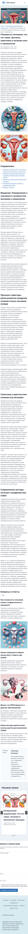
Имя (2, 873)
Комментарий (4, 853)
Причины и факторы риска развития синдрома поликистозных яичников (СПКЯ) (14, 175)
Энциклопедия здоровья (10, 905)
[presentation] (14, 799)
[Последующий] (26, 812)
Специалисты (14, 903)
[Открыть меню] (24, 2)
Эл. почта (3, 880)
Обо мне (6, 900)
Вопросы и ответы (8, 187)
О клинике (13, 900)
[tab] (12, 835)
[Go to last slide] (2, 812)
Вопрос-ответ (14, 908)
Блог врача (21, 900)
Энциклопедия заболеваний (13, 26)
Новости (22, 905)
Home (2, 26)
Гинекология (4, 28)
